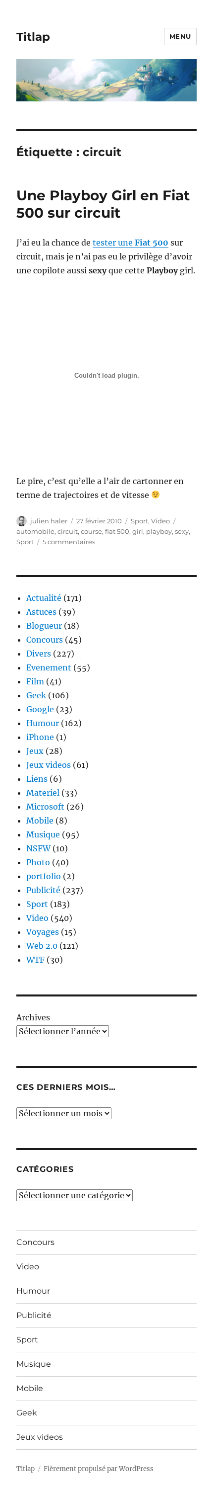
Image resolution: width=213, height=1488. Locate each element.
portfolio (43, 876)
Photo (38, 862)
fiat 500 (117, 531)
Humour (42, 723)
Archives (33, 1017)
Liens (37, 779)
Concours (44, 640)
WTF (35, 960)
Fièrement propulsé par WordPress (99, 1469)
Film (35, 681)
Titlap (33, 37)
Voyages (42, 932)
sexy (182, 531)
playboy (159, 531)
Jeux (35, 751)
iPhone (40, 737)
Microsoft (45, 807)
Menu (180, 36)
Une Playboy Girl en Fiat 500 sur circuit (103, 204)
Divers (38, 654)
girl (137, 531)
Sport (139, 521)
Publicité (43, 890)
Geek (36, 695)
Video (160, 521)
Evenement (48, 667)
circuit (67, 531)
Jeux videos (48, 765)
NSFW (38, 848)
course (91, 531)
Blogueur (44, 626)
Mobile (39, 821)
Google (40, 709)
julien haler (48, 521)
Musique (43, 834)
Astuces (41, 612)
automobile (35, 531)
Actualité (43, 598)
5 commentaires (69, 542)
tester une (130, 243)
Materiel (42, 793)
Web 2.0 (41, 946)
